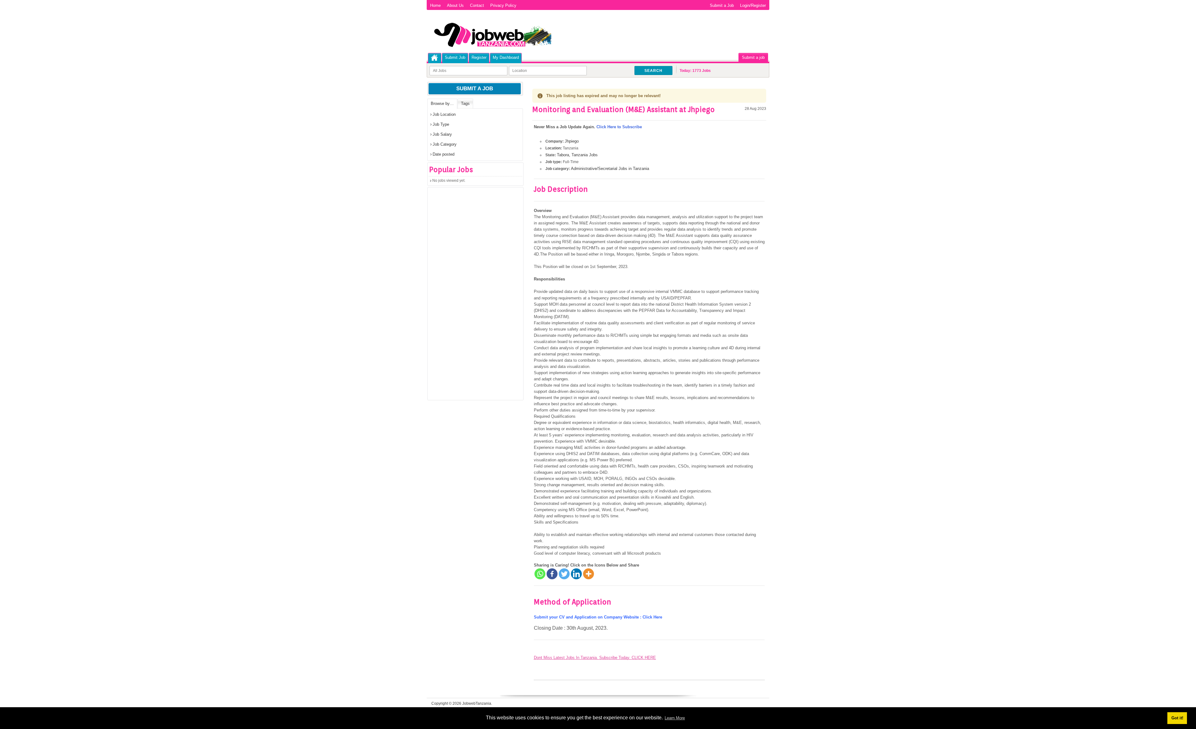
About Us (455, 5)
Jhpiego (572, 141)
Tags (465, 103)
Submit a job (753, 57)
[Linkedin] (576, 573)
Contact (477, 5)
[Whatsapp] (539, 573)
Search (653, 70)
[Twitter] (564, 573)
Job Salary (442, 134)
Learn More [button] (675, 718)
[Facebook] (552, 573)
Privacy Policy (503, 5)
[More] (588, 573)
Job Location (444, 114)
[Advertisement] (474, 295)
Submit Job (455, 57)
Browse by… (442, 103)
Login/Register (753, 5)
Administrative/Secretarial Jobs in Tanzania (610, 168)
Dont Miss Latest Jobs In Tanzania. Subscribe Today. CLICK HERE (595, 657)
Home (435, 5)
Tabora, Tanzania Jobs (577, 155)
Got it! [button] (1177, 718)
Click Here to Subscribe (619, 127)
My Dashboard (506, 57)
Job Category (445, 144)
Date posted (443, 154)
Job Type (441, 124)
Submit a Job (722, 5)
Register (479, 57)
